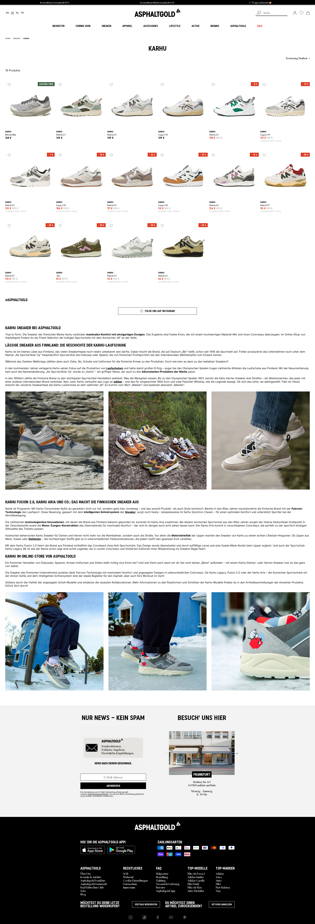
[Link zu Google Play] (121, 850)
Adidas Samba (196, 877)
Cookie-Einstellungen (135, 880)
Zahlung (161, 880)
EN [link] (7, 13)
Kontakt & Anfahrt (90, 877)
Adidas (220, 873)
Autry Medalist (196, 891)
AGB (125, 873)
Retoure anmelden (222, 904)
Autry (219, 880)
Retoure (160, 887)
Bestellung (162, 877)
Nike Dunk (193, 884)
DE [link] (12, 13)
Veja (218, 891)
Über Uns (85, 873)
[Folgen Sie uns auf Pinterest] (184, 917)
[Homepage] (157, 826)
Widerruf (128, 877)
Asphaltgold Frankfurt (92, 880)
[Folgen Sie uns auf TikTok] (144, 917)
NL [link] (17, 13)
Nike (218, 884)
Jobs (83, 891)
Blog (83, 894)
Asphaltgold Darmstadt (93, 884)
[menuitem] (23, 58)
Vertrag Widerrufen (146, 904)
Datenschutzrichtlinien (98, 794)
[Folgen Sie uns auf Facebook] (158, 917)
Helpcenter (162, 873)
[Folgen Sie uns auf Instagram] (130, 917)
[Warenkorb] (308, 12)
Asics (219, 877)
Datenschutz (130, 884)
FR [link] (22, 13)
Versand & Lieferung (167, 884)
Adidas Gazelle (196, 880)
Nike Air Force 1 (196, 873)
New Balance (223, 887)
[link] (157, 13)
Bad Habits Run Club (92, 887)
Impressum (129, 887)
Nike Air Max (195, 887)
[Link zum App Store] (92, 850)
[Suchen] (259, 13)
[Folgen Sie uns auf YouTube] (171, 917)
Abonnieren (113, 785)
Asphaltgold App (165, 891)
